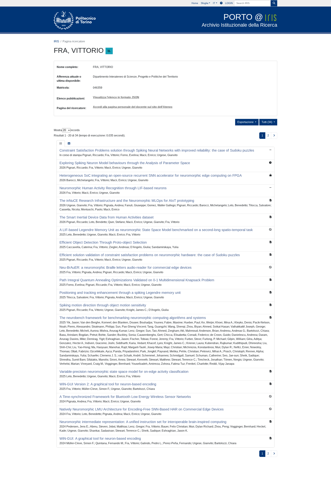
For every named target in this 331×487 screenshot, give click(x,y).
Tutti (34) (267, 122)
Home (195, 3)
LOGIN (229, 3)
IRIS (56, 41)
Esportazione (245, 122)
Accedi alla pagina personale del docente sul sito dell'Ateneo (132, 106)
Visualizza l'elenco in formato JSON (116, 97)
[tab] (61, 143)
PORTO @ (239, 20)
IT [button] (214, 3)
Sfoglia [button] (204, 3)
